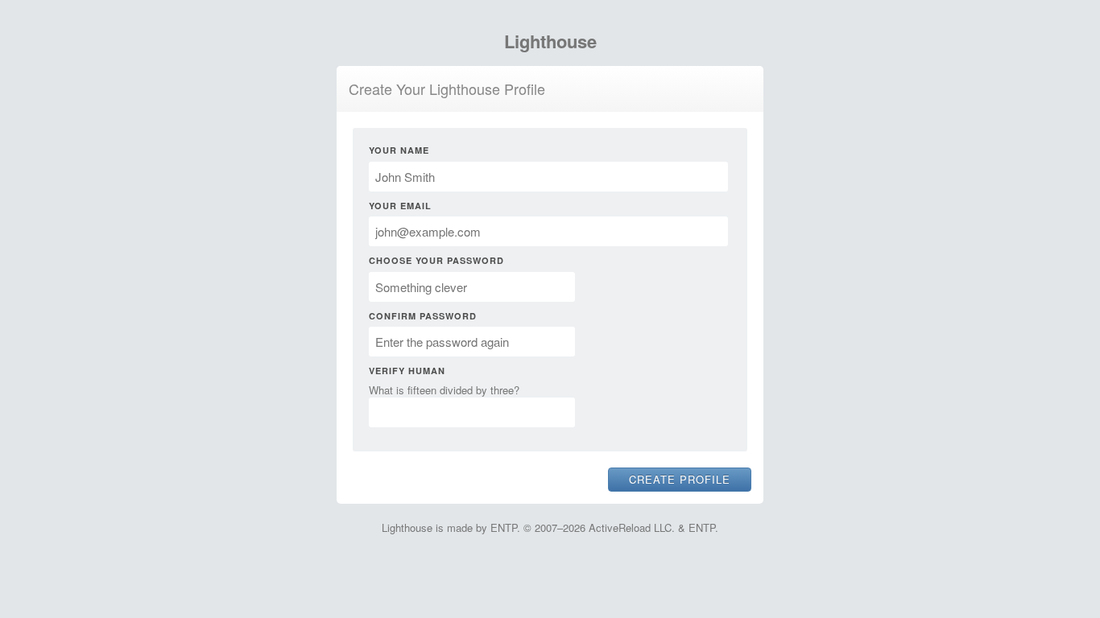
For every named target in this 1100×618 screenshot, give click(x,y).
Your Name (399, 150)
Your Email (400, 206)
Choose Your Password (436, 260)
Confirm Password (423, 316)
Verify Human (407, 371)
